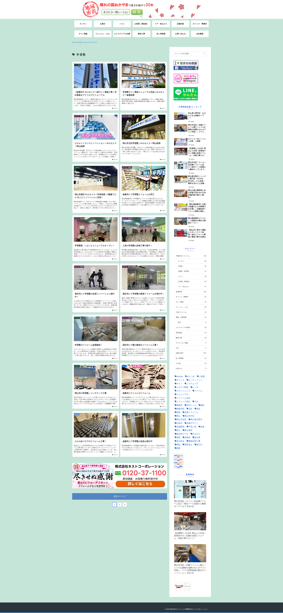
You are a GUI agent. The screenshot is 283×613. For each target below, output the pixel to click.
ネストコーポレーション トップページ (84, 42)
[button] (204, 53)
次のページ (119, 496)
